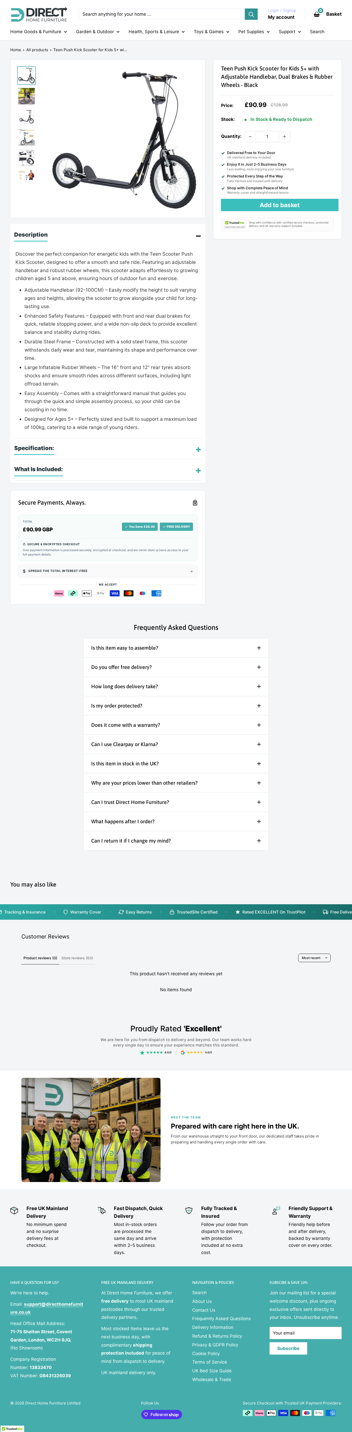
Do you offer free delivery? (121, 667)
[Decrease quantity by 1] (250, 136)
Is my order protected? (116, 706)
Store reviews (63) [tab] (77, 958)
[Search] (251, 14)
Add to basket (279, 205)
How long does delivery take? (124, 686)
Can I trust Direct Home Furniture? (130, 802)
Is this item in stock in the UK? (125, 763)
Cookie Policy (206, 1353)
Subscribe (288, 1348)
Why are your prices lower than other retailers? (144, 783)
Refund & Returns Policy (217, 1336)
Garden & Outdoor (95, 31)
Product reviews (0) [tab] (40, 958)
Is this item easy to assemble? (124, 648)
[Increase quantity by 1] (284, 136)
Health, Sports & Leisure (154, 31)
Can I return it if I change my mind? (131, 841)
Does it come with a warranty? (125, 725)
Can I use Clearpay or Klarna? (124, 744)
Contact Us (203, 1310)
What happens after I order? (123, 821)
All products (37, 49)
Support (287, 31)
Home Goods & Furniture (35, 31)
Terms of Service (209, 1362)
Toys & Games (209, 31)
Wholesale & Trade (211, 1379)
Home (15, 49)
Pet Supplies (251, 31)
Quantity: (231, 136)
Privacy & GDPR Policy (215, 1344)
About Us (202, 1301)
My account (281, 17)
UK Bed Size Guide (212, 1370)
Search (317, 31)
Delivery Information (212, 1327)
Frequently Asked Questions (221, 1318)
